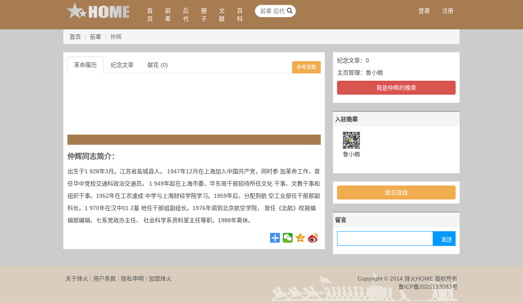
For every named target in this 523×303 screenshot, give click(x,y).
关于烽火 (76, 278)
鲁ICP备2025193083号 (428, 286)
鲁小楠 (374, 72)
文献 (222, 14)
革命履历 (85, 65)
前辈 (168, 14)
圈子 (204, 14)
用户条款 (104, 278)
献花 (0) (158, 65)
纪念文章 (122, 65)
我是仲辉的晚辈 (396, 87)
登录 (424, 10)
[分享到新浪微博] (313, 238)
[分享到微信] (288, 238)
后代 (186, 14)
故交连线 (396, 192)
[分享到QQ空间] (300, 238)
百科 (240, 14)
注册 (448, 10)
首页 (150, 14)
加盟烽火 (160, 278)
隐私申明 (132, 278)
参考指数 (306, 67)
